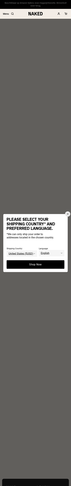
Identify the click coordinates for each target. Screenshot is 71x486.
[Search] (12, 13)
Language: (43, 248)
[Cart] (65, 13)
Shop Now (35, 264)
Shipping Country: (15, 248)
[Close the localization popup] (67, 214)
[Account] (58, 13)
